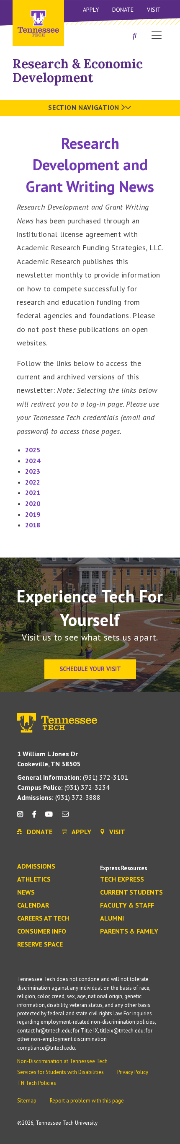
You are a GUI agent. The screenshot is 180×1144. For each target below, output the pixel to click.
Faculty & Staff (127, 905)
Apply (91, 9)
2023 (32, 471)
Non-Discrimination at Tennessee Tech (62, 1061)
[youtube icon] (49, 817)
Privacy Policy (132, 1072)
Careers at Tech (43, 918)
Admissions (36, 866)
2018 (32, 525)
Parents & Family (129, 931)
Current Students (131, 892)
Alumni (112, 918)
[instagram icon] (22, 817)
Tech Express (122, 879)
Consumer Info (41, 931)
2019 (32, 514)
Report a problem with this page (87, 1100)
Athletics (34, 879)
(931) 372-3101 (72, 777)
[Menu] (157, 34)
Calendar (33, 905)
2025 (32, 450)
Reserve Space (40, 944)
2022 (32, 482)
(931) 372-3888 (58, 797)
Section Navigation (84, 107)
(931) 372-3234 (63, 787)
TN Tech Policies (36, 1083)
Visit (154, 9)
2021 (32, 492)
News (26, 892)
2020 (32, 503)
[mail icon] (65, 817)
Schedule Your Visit (90, 669)
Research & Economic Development (78, 71)
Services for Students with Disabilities (60, 1072)
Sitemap (26, 1100)
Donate (123, 9)
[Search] (135, 36)
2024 (32, 461)
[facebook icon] (34, 817)
